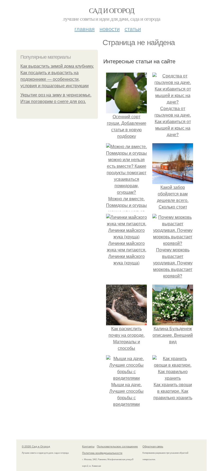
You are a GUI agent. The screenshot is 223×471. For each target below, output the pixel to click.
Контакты (88, 446)
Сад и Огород (111, 10)
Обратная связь (153, 446)
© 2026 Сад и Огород (36, 446)
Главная (85, 29)
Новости (110, 29)
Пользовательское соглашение (117, 446)
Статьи (133, 29)
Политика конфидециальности (102, 453)
